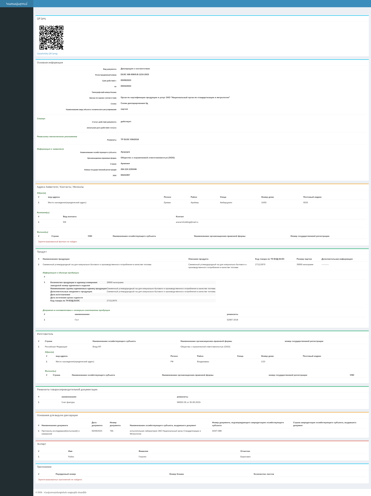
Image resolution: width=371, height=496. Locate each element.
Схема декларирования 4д (134, 103)
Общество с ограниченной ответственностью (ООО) (148, 157)
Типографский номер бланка (104, 92)
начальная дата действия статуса (101, 128)
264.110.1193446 (129, 169)
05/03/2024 (126, 86)
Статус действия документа (104, 122)
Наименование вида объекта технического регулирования (91, 110)
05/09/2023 (126, 80)
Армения (125, 163)
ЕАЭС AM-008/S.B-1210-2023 (135, 74)
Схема (113, 104)
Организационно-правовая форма (101, 158)
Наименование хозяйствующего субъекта (98, 152)
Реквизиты (111, 140)
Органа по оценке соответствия (102, 98)
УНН (114, 176)
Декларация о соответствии (135, 68)
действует (126, 121)
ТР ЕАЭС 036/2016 (130, 139)
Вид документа (109, 69)
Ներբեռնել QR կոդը (47, 53)
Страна (113, 164)
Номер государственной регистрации (100, 170)
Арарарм (125, 152)
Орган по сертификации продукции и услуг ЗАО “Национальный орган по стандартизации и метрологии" (175, 97)
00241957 (125, 175)
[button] (16, 3)
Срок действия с (109, 81)
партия (124, 109)
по (115, 87)
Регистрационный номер (105, 75)
